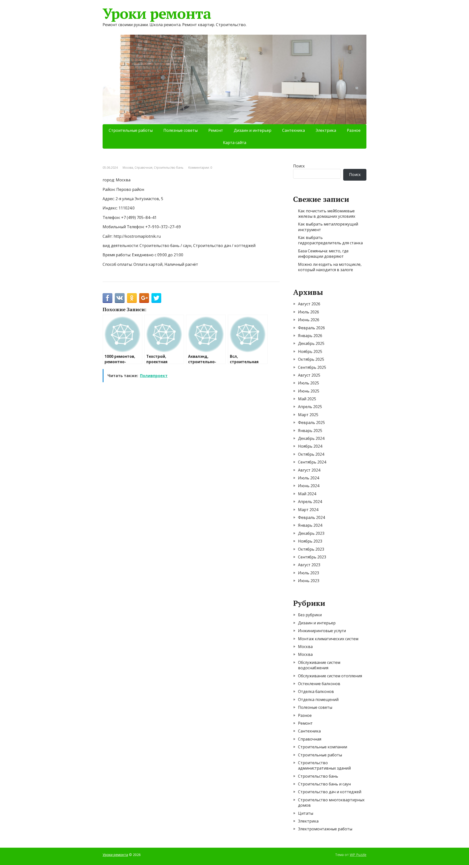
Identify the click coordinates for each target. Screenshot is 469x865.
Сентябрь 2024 (312, 462)
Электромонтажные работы (325, 829)
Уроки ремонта (157, 13)
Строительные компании (322, 747)
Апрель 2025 (310, 406)
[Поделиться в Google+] (144, 298)
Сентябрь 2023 (312, 557)
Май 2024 (307, 493)
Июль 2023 (308, 573)
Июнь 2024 (308, 485)
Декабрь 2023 (311, 533)
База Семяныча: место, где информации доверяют (323, 253)
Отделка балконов (316, 691)
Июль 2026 (308, 312)
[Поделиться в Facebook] (107, 298)
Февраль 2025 (311, 422)
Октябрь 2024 (311, 454)
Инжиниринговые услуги (322, 630)
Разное (354, 130)
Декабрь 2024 (311, 438)
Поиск (299, 166)
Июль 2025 (308, 383)
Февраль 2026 (311, 327)
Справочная (143, 167)
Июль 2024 (308, 478)
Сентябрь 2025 (312, 367)
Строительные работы (131, 130)
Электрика (326, 130)
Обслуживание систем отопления (330, 676)
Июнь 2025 (308, 391)
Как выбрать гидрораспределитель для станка (330, 240)
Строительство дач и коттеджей (329, 791)
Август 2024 (309, 470)
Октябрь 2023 (311, 549)
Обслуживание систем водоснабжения (319, 665)
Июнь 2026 (308, 319)
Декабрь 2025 (311, 343)
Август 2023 (309, 564)
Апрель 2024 (310, 501)
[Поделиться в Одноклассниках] (132, 298)
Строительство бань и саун (324, 784)
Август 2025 (309, 375)
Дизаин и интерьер (252, 130)
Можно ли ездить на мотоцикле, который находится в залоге (330, 267)
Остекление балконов (319, 683)
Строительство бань (168, 167)
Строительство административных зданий (324, 765)
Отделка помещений (318, 699)
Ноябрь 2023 (310, 541)
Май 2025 (307, 399)
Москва (128, 167)
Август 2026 (309, 304)
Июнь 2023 (308, 580)
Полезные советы (180, 130)
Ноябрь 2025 (310, 351)
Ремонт (215, 130)
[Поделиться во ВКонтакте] (120, 298)
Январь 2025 (310, 430)
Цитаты (305, 813)
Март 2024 (308, 509)
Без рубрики (310, 615)
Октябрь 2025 (311, 359)
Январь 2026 (310, 335)
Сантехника (293, 130)
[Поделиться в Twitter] (156, 298)
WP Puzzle (358, 854)
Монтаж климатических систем (328, 638)
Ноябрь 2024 (310, 446)
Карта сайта (234, 142)
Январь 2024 (310, 525)
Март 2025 (308, 414)
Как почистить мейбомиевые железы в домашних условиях (326, 213)
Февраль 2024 (311, 517)
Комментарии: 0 (200, 167)
